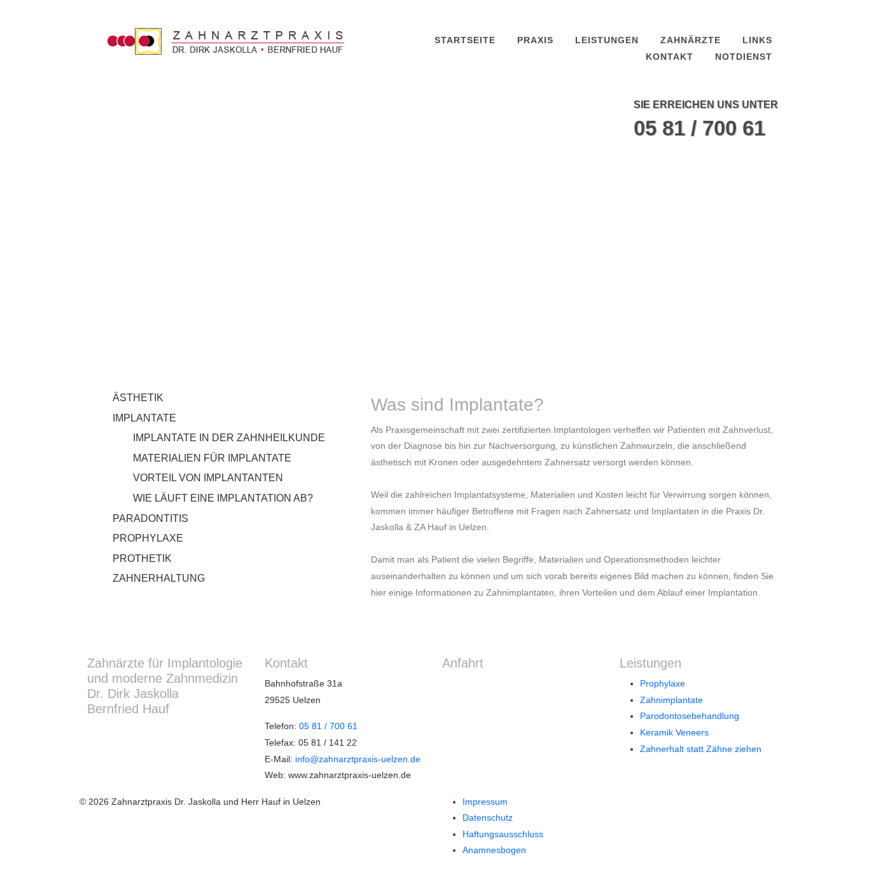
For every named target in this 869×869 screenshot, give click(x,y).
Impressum (485, 802)
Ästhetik (138, 397)
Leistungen (607, 40)
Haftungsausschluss (502, 834)
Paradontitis (150, 518)
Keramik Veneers (674, 732)
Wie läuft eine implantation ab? (223, 498)
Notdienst (743, 56)
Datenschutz (487, 817)
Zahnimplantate (671, 700)
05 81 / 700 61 (699, 128)
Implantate (144, 418)
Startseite (465, 40)
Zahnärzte (690, 40)
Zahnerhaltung (159, 578)
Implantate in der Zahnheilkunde (229, 437)
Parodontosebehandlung (689, 716)
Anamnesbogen (494, 850)
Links (757, 40)
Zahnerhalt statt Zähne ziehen (700, 749)
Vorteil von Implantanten (208, 477)
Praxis (535, 40)
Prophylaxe (148, 538)
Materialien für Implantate (212, 458)
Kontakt (669, 56)
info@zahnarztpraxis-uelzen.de (358, 759)
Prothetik (142, 558)
